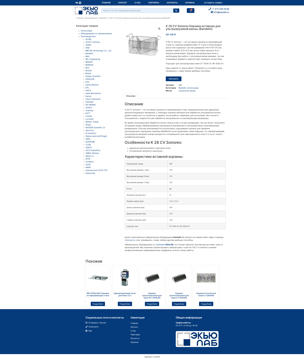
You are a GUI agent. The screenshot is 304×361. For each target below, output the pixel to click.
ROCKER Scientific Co (95, 127)
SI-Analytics (91, 133)
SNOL (88, 139)
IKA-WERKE (91, 105)
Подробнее (98, 304)
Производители (91, 18)
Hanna (88, 96)
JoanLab (89, 110)
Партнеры (153, 3)
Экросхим (90, 173)
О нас (138, 3)
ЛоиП (88, 164)
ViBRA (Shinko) (92, 153)
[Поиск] (176, 11)
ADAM (88, 45)
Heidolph (90, 102)
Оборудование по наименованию (96, 33)
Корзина (190, 3)
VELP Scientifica (93, 150)
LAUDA (89, 116)
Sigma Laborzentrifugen (96, 136)
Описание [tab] (130, 96)
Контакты (172, 3)
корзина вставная (187, 91)
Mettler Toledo (92, 122)
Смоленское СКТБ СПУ (96, 170)
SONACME (90, 142)
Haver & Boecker (93, 99)
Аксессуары (86, 30)
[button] (159, 29)
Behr (88, 56)
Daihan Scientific (93, 76)
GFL (87, 87)
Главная (106, 3)
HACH (88, 90)
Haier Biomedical (93, 93)
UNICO (89, 147)
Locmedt (89, 119)
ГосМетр (90, 161)
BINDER (89, 62)
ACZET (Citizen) (93, 42)
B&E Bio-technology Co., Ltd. (99, 50)
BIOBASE (89, 65)
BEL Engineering (93, 59)
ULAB (88, 144)
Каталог (122, 3)
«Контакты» (130, 240)
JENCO (89, 107)
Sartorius (90, 130)
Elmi (87, 82)
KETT (88, 113)
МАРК (88, 167)
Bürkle (88, 73)
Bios (87, 67)
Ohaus (88, 124)
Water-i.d (90, 156)
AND (88, 48)
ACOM (88, 39)
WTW (88, 159)
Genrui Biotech (92, 85)
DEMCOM (90, 79)
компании (164, 244)
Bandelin (103, 18)
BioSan (89, 70)
